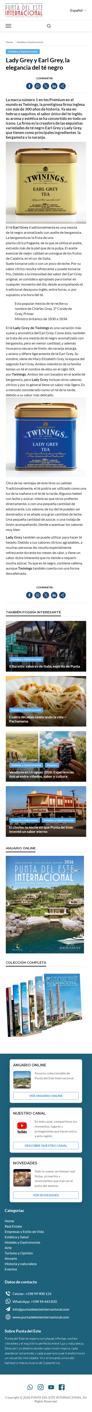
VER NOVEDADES (46, 1195)
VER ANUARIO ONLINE (46, 1096)
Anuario (11, 1258)
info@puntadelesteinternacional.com (41, 1309)
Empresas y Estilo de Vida (24, 1231)
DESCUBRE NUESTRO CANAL (46, 1145)
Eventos (11, 1269)
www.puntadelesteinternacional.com (41, 1317)
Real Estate (13, 1226)
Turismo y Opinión (19, 1253)
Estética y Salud (17, 1237)
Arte (8, 1247)
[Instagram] (40, 1387)
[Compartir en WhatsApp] (37, 86)
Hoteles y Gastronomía (30, 42)
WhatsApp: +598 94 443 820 (35, 1301)
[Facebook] (61, 1387)
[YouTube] (51, 1387)
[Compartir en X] (46, 86)
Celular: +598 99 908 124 (32, 1293)
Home (9, 42)
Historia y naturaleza (24, 820)
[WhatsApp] (30, 1387)
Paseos (52, 765)
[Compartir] (62, 86)
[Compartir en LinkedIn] (54, 86)
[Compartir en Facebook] (29, 86)
